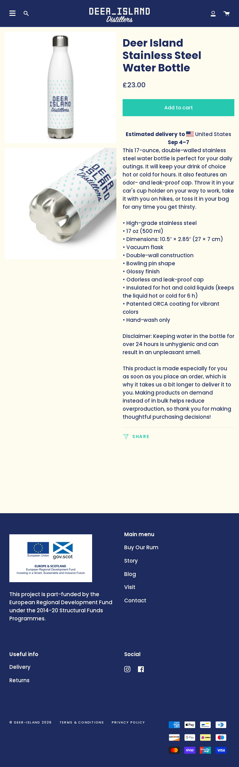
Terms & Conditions (81, 722)
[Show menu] (12, 13)
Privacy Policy (128, 722)
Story (131, 560)
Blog (130, 574)
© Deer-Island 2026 (30, 722)
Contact (135, 600)
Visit (129, 587)
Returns (19, 680)
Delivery (19, 667)
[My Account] (213, 13)
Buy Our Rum (141, 547)
